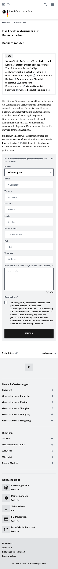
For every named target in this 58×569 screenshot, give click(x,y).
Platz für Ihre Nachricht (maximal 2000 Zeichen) (28, 265)
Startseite (6, 23)
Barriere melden (9, 556)
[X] (30, 367)
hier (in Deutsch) (10, 143)
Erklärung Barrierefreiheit (13, 552)
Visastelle (11, 82)
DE (3, 4)
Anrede (8, 166)
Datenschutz (7, 543)
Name (8, 178)
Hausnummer (10, 228)
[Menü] (52, 4)
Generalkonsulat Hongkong (33, 89)
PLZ (6, 241)
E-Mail (8, 203)
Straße (7, 216)
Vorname (8, 191)
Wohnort (8, 253)
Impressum (7, 547)
